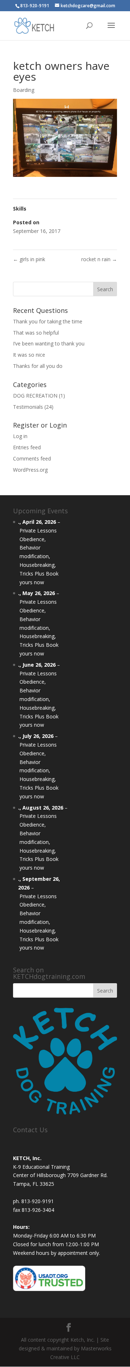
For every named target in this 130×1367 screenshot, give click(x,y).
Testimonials (28, 406)
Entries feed (27, 447)
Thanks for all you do (37, 365)
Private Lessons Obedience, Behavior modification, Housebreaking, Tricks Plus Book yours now (39, 556)
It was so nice (29, 354)
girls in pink (29, 259)
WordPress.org (30, 469)
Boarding (23, 89)
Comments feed (32, 458)
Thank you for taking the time (47, 321)
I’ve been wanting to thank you (48, 343)
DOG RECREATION (35, 395)
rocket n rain (99, 259)
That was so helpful (36, 332)
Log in (20, 436)
